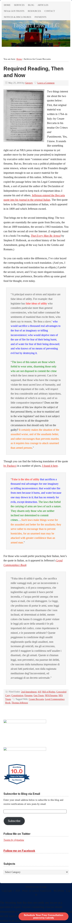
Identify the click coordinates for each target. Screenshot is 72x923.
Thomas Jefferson (20, 702)
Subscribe (14, 820)
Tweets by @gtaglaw (13, 840)
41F (39, 691)
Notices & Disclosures (17, 17)
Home (7, 5)
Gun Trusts (39, 695)
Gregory (29, 82)
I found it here (50, 465)
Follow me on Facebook (19, 850)
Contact (49, 11)
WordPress (58, 890)
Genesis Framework (41, 890)
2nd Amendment (29, 691)
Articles (43, 5)
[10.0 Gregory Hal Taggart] (17, 784)
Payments (40, 17)
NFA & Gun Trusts (14, 11)
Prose (25, 890)
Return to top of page (36, 886)
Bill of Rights (48, 691)
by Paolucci (9, 465)
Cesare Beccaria (36, 699)
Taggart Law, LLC (36, 25)
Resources (34, 11)
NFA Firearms (51, 695)
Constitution (17, 695)
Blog (31, 5)
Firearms (28, 695)
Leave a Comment (46, 82)
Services (19, 5)
